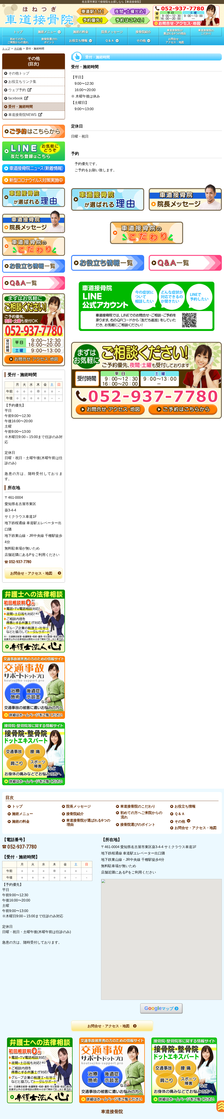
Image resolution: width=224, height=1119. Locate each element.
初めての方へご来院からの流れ (141, 815)
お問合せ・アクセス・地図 (31, 573)
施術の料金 (21, 821)
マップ (158, 1008)
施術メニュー (22, 814)
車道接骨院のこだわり (138, 806)
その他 (18, 48)
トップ (18, 32)
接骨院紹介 (75, 814)
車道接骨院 (112, 1111)
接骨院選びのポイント (138, 824)
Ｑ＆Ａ (180, 814)
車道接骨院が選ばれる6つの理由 (88, 822)
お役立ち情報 (185, 806)
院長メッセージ (79, 806)
